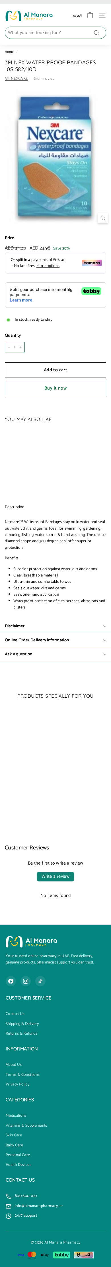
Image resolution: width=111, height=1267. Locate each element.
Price (10, 238)
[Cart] (90, 15)
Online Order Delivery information (37, 640)
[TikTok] (40, 981)
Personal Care (18, 1155)
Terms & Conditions (23, 1075)
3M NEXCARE (16, 78)
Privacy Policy (17, 1085)
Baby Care (14, 1145)
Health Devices (18, 1165)
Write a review (56, 876)
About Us (14, 1065)
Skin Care (14, 1135)
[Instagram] (25, 981)
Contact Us (15, 1014)
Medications (16, 1116)
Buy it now (55, 388)
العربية (77, 15)
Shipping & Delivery (22, 1024)
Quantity (13, 335)
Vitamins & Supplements (26, 1126)
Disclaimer (15, 626)
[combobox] (55, 33)
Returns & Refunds (21, 1034)
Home (9, 52)
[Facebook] (11, 981)
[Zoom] (103, 218)
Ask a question (18, 654)
